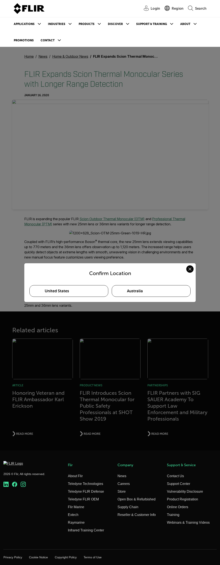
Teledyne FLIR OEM (83, 499)
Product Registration (182, 499)
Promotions (24, 40)
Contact (48, 40)
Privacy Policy (12, 557)
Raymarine (76, 522)
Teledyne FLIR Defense (86, 491)
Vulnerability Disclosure (185, 491)
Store (122, 491)
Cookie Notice (38, 557)
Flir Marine (76, 507)
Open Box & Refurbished (137, 499)
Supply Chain (128, 507)
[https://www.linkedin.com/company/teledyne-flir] (6, 484)
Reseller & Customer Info (137, 515)
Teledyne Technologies (85, 484)
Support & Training (151, 24)
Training (173, 515)
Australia (135, 291)
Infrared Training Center (86, 530)
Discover (115, 24)
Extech (73, 515)
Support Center (178, 484)
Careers (124, 484)
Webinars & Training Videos (188, 522)
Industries (56, 24)
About (185, 24)
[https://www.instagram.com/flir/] (23, 484)
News (122, 476)
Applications (24, 24)
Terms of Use (93, 557)
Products (87, 24)
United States (57, 291)
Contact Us (175, 476)
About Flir (75, 476)
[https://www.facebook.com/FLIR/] (14, 484)
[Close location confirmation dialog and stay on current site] (190, 269)
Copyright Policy (66, 557)
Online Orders (177, 507)
